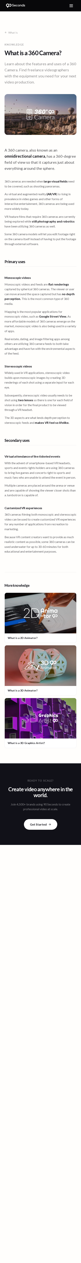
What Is (13, 32)
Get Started (38, 824)
